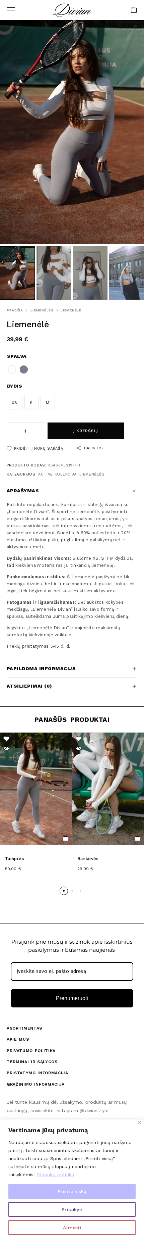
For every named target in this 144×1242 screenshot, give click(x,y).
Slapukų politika (55, 1174)
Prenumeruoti (72, 998)
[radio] (12, 369)
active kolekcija (57, 474)
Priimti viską (72, 1191)
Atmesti (72, 1227)
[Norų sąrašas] (6, 739)
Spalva (17, 356)
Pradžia (15, 310)
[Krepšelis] (134, 10)
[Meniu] (11, 10)
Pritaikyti (72, 1209)
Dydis (14, 386)
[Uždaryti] (139, 1122)
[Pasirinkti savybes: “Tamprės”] (65, 838)
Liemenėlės (42, 310)
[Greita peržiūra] (6, 748)
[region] (72, 1180)
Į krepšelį (85, 431)
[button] (64, 891)
